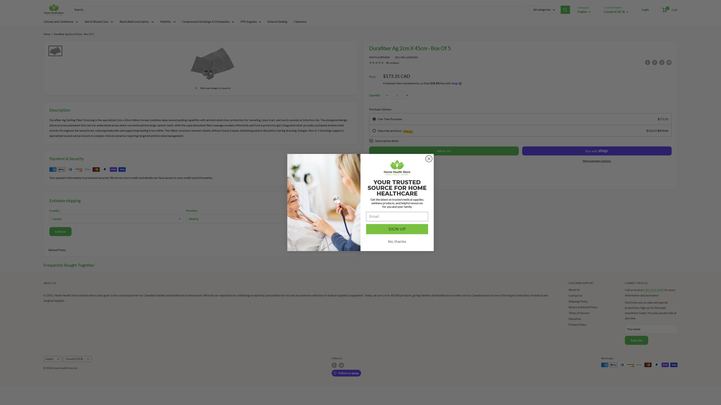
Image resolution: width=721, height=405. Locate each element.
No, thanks (397, 242)
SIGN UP (397, 229)
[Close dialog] (429, 158)
